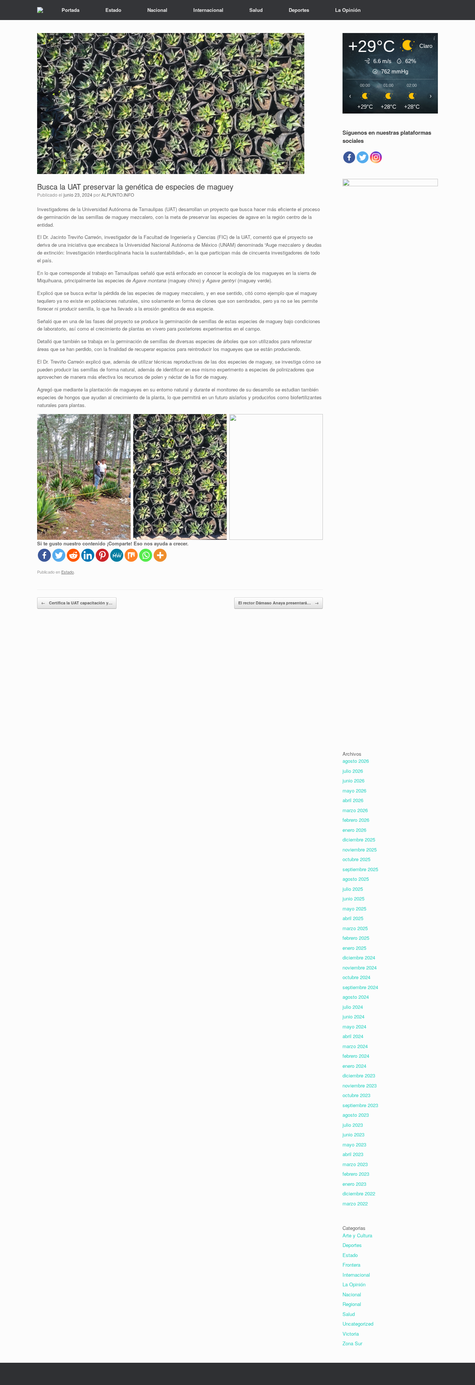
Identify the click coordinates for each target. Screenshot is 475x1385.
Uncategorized (358, 1323)
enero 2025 (354, 947)
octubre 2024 (356, 977)
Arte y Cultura (357, 1235)
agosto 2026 (356, 760)
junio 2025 (353, 898)
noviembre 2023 (360, 1085)
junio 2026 (353, 780)
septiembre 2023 (360, 1105)
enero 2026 (354, 829)
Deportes (299, 9)
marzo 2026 (355, 810)
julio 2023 (353, 1124)
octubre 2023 (356, 1095)
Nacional (157, 9)
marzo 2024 (355, 1046)
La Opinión (348, 9)
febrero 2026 (356, 819)
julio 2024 (353, 1006)
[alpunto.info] (40, 10)
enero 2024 (354, 1065)
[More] (160, 555)
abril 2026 (353, 800)
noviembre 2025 (360, 849)
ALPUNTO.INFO (117, 194)
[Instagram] (376, 157)
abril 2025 (353, 918)
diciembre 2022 (359, 1193)
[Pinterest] (102, 555)
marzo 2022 (355, 1203)
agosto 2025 (356, 878)
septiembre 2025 (360, 869)
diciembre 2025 (359, 839)
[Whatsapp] (145, 555)
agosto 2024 (356, 996)
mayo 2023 (354, 1144)
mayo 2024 (354, 1026)
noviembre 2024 (360, 967)
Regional (352, 1303)
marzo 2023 (355, 1164)
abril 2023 (353, 1154)
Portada (70, 9)
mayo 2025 (354, 908)
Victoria (351, 1333)
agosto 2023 (356, 1114)
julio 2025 (353, 888)
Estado (113, 9)
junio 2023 (353, 1134)
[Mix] (131, 555)
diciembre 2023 (359, 1075)
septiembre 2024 (360, 987)
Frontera (351, 1264)
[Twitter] (58, 555)
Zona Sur (352, 1343)
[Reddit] (73, 555)
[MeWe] (116, 555)
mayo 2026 (354, 790)
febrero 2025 (356, 937)
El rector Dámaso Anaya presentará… (278, 602)
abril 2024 (353, 1036)
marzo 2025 (355, 928)
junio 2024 (353, 1016)
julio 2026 (353, 770)
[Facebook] (44, 555)
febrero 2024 (356, 1055)
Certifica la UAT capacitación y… (76, 602)
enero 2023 (354, 1183)
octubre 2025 (356, 859)
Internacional (208, 9)
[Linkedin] (87, 555)
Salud (256, 9)
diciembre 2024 (359, 957)
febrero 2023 (356, 1173)
